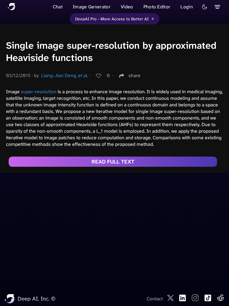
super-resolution (38, 91)
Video (127, 7)
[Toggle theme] (204, 7)
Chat (58, 7)
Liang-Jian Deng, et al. (64, 75)
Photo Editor (157, 7)
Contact (155, 299)
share (134, 75)
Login (186, 7)
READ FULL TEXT (113, 161)
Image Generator (92, 7)
